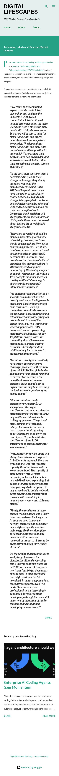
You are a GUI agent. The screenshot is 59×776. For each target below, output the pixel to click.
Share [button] (48, 617)
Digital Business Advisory (21, 756)
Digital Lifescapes (21, 9)
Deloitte (16, 66)
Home (7, 27)
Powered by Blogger (31, 767)
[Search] (46, 5)
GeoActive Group (41, 756)
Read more (49, 716)
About (21, 27)
